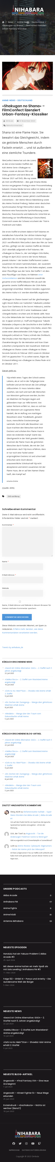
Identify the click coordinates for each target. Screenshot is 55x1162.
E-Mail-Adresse (9, 575)
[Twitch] (39, 1143)
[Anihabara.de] (27, 9)
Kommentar (8, 525)
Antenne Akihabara (13, 921)
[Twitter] (20, 1143)
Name (5, 561)
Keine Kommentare (14, 125)
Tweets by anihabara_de (12, 647)
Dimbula (9, 121)
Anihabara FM (10, 901)
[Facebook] (14, 1143)
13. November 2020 (27, 121)
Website (5, 588)
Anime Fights (10, 908)
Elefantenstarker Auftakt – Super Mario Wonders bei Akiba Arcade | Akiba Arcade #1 (31, 815)
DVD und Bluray (13, 496)
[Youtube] (33, 1143)
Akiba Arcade (10, 895)
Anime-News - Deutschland (17, 100)
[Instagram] (26, 1143)
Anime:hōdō (9, 914)
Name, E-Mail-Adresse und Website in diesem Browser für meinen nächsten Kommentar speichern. (26, 606)
